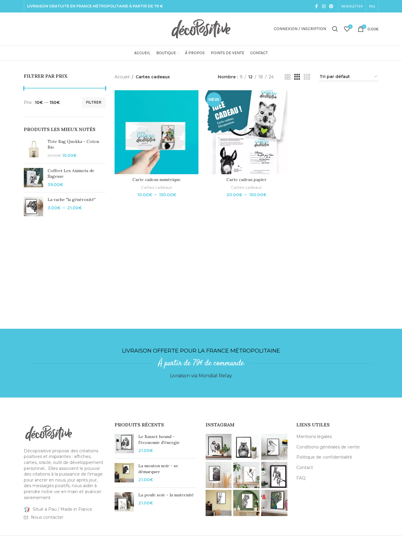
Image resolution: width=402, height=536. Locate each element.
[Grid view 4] (307, 77)
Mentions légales (314, 436)
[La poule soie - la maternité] (124, 502)
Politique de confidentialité (324, 457)
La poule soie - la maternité (166, 495)
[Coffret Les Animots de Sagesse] (33, 178)
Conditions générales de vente (328, 447)
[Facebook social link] (316, 6)
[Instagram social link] (323, 6)
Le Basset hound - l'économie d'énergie (159, 439)
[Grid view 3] (297, 77)
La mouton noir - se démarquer (158, 468)
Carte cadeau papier (246, 179)
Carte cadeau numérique (156, 179)
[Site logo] (201, 28)
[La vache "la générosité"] (33, 206)
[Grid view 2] (287, 77)
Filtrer (93, 102)
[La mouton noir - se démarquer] (124, 473)
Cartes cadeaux (156, 187)
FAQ (301, 478)
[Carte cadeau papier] (246, 132)
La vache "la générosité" (72, 199)
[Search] (335, 29)
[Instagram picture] (219, 447)
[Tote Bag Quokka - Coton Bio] (33, 149)
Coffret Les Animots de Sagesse (71, 173)
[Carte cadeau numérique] (156, 132)
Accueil (122, 77)
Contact (304, 467)
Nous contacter (47, 517)
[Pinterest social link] (331, 6)
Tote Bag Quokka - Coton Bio (73, 144)
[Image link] (48, 432)
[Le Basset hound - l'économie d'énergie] (124, 444)
